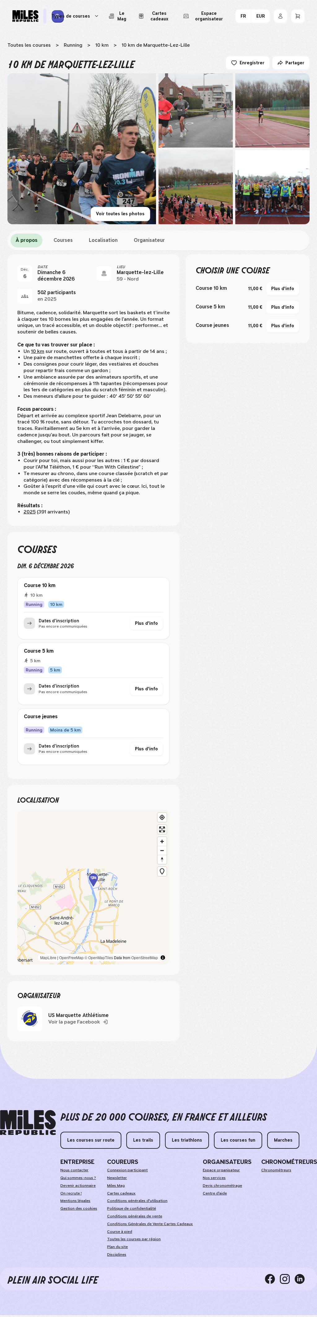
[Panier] (298, 16)
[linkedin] (302, 1279)
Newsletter (117, 1178)
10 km (102, 45)
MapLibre (48, 957)
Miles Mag (116, 1185)
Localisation (103, 240)
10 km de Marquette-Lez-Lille (156, 45)
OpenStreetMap (144, 957)
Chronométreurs (276, 1170)
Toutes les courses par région (134, 1239)
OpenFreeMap (71, 957)
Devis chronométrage (222, 1185)
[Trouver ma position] (162, 817)
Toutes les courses (29, 45)
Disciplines (116, 1254)
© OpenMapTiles (99, 957)
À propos (26, 240)
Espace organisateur (221, 1170)
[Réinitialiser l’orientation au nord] (162, 859)
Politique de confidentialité (131, 1208)
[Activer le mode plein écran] (162, 829)
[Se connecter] (280, 16)
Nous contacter (74, 1170)
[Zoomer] (162, 841)
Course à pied (119, 1231)
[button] (93, 887)
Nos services (214, 1178)
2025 (30, 512)
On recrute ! (71, 1193)
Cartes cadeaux (121, 1193)
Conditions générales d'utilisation (137, 1201)
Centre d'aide (215, 1193)
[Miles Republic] (25, 16)
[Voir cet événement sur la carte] (104, 273)
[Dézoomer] (162, 850)
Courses (63, 240)
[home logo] (28, 1122)
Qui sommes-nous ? (78, 1178)
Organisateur (149, 240)
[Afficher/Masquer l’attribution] (163, 957)
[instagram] (287, 1279)
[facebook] (272, 1279)
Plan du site (117, 1247)
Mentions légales (75, 1201)
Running (73, 45)
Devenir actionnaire (78, 1185)
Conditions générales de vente (134, 1216)
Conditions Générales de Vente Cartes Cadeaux (150, 1224)
